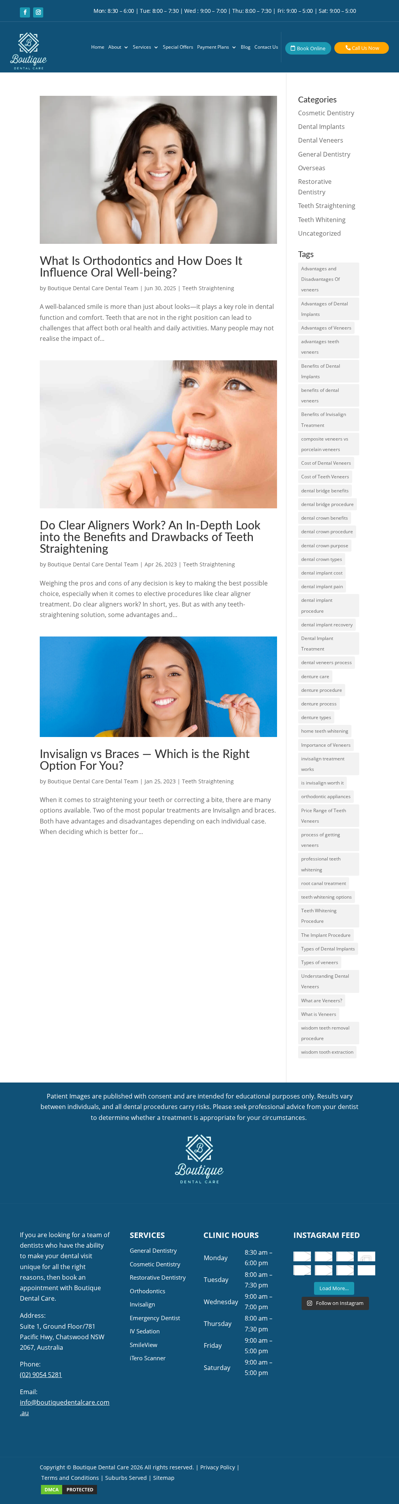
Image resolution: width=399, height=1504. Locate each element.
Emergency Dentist (155, 1318)
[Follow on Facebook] (25, 12)
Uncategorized (319, 233)
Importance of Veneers (326, 745)
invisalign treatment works (322, 763)
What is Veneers (318, 1014)
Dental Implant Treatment (317, 643)
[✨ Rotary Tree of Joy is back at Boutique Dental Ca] (345, 1270)
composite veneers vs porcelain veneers (324, 444)
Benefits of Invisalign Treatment (323, 419)
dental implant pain (322, 586)
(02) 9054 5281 (41, 1374)
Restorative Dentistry (158, 1277)
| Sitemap (161, 1477)
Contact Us (266, 47)
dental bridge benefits (325, 490)
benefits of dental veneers (320, 395)
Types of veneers (319, 962)
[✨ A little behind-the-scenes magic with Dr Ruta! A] (302, 1270)
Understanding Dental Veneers (325, 981)
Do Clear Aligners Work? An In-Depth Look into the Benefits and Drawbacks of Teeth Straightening (150, 537)
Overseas (311, 168)
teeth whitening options (326, 897)
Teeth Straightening (208, 288)
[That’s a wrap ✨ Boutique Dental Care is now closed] (366, 1256)
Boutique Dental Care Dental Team (93, 288)
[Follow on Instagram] (38, 12)
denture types (316, 717)
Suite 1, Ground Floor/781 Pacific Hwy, (62, 1337)
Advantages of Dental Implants (324, 308)
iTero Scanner (148, 1358)
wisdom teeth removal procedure (325, 1033)
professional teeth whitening (321, 864)
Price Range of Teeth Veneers (323, 815)
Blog (246, 47)
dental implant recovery (327, 624)
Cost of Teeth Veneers (325, 476)
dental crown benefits (324, 518)
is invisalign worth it (322, 782)
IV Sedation (145, 1331)
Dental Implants (321, 126)
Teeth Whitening (322, 219)
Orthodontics (147, 1291)
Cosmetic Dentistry (326, 113)
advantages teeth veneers (320, 346)
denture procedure (321, 690)
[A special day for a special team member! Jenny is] (366, 1270)
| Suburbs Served (124, 1477)
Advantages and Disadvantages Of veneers (320, 279)
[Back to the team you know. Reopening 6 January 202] (323, 1256)
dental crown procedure (327, 531)
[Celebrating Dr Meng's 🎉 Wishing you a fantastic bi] (345, 1256)
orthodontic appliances (326, 796)
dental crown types (321, 559)
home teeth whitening (324, 731)
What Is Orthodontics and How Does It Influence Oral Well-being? (141, 267)
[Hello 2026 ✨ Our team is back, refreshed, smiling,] (302, 1256)
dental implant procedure (316, 605)
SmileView (143, 1345)
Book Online (311, 48)
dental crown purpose (324, 545)
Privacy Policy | (220, 1467)
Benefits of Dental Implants (320, 371)
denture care (315, 676)
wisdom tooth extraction (327, 1052)
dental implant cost (322, 573)
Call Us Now (365, 47)
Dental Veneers (320, 140)
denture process (319, 703)
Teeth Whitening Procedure (319, 915)
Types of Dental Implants (328, 948)
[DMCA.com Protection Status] (69, 1493)
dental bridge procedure (327, 504)
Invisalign (142, 1304)
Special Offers (178, 47)
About (114, 47)
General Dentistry (324, 154)
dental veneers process (326, 662)
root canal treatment (323, 883)
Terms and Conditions (70, 1477)
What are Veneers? (321, 1000)
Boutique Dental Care (102, 1467)
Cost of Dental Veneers (326, 463)
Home (97, 47)
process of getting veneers (320, 839)
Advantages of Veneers (326, 327)
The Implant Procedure (326, 935)
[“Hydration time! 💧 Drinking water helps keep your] (323, 1270)
